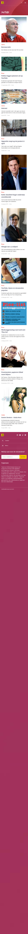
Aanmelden (23, 456)
